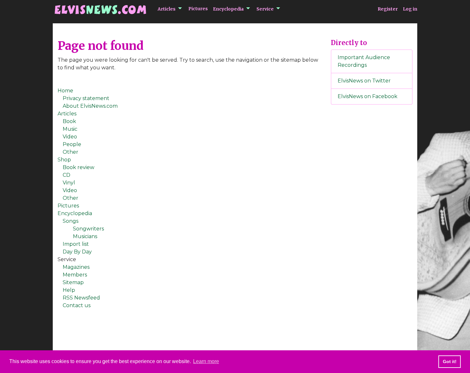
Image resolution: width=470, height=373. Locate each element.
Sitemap (73, 282)
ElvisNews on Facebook (367, 96)
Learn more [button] (206, 361)
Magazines (76, 267)
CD (66, 175)
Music (70, 129)
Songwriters (88, 229)
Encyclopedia (228, 9)
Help (69, 290)
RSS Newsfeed (81, 298)
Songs (70, 221)
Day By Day (77, 252)
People (72, 144)
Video (70, 137)
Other (70, 152)
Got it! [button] (450, 361)
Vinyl (69, 183)
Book (69, 121)
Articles (167, 9)
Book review (78, 167)
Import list (76, 244)
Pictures (198, 9)
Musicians (85, 236)
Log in (410, 9)
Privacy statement (86, 98)
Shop (64, 160)
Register (388, 9)
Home (65, 91)
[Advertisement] (371, 216)
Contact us (76, 305)
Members (75, 275)
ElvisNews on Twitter (364, 81)
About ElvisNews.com (90, 106)
